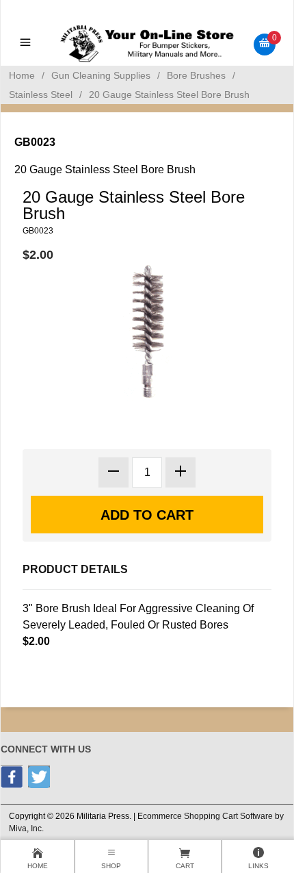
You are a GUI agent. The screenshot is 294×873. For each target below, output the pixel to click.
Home (22, 75)
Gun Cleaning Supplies (100, 75)
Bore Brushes (196, 75)
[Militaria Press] (146, 43)
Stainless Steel (40, 94)
